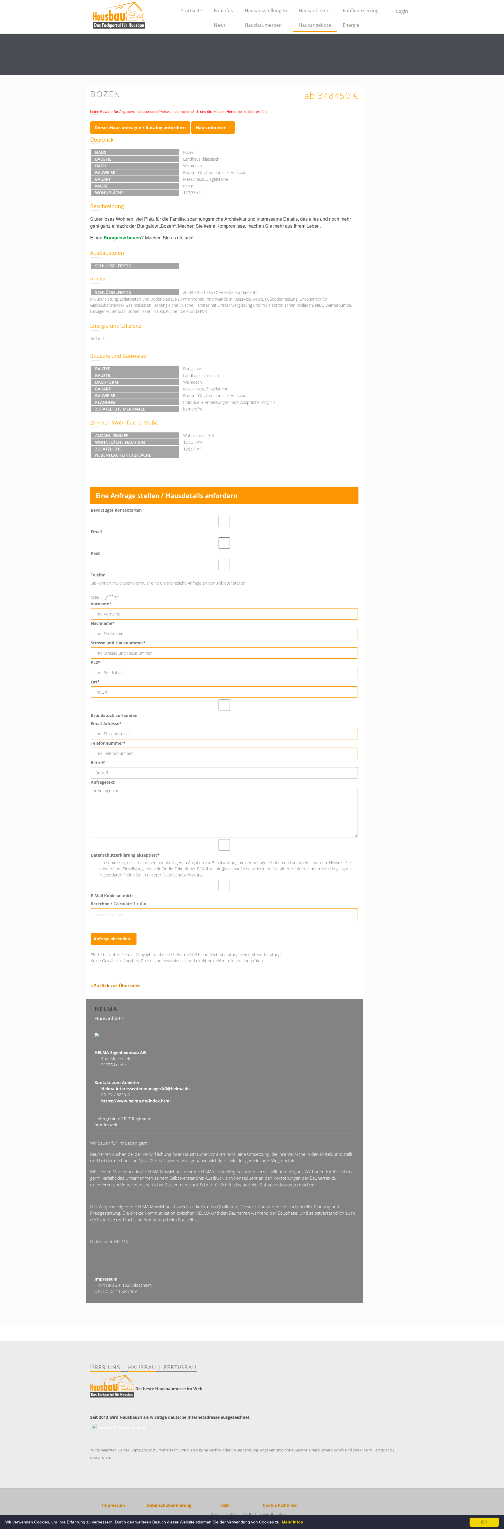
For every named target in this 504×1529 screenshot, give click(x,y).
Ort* (95, 682)
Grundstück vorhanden (114, 715)
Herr (113, 597)
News (220, 25)
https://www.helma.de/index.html (136, 1101)
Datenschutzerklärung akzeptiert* (125, 855)
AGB (224, 1505)
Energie (351, 25)
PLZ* (95, 662)
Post (95, 553)
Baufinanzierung (361, 10)
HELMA (106, 1009)
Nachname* (103, 623)
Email (96, 531)
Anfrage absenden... (114, 938)
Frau (95, 597)
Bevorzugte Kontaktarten (116, 510)
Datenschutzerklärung (169, 1505)
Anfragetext (103, 782)
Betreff (98, 762)
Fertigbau (180, 1367)
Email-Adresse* (106, 723)
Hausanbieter (314, 10)
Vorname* (101, 603)
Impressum (113, 1505)
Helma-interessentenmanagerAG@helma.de (145, 1088)
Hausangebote (315, 25)
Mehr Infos (292, 1522)
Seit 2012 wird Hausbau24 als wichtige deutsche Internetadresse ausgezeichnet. (170, 1417)
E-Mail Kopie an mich (112, 895)
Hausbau (142, 1367)
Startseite (191, 10)
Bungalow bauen (122, 237)
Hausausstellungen (266, 10)
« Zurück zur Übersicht (115, 985)
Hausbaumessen (263, 25)
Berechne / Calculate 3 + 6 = (118, 903)
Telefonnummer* (108, 743)
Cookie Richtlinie (280, 1505)
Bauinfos (223, 10)
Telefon (98, 575)
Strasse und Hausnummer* (118, 643)
